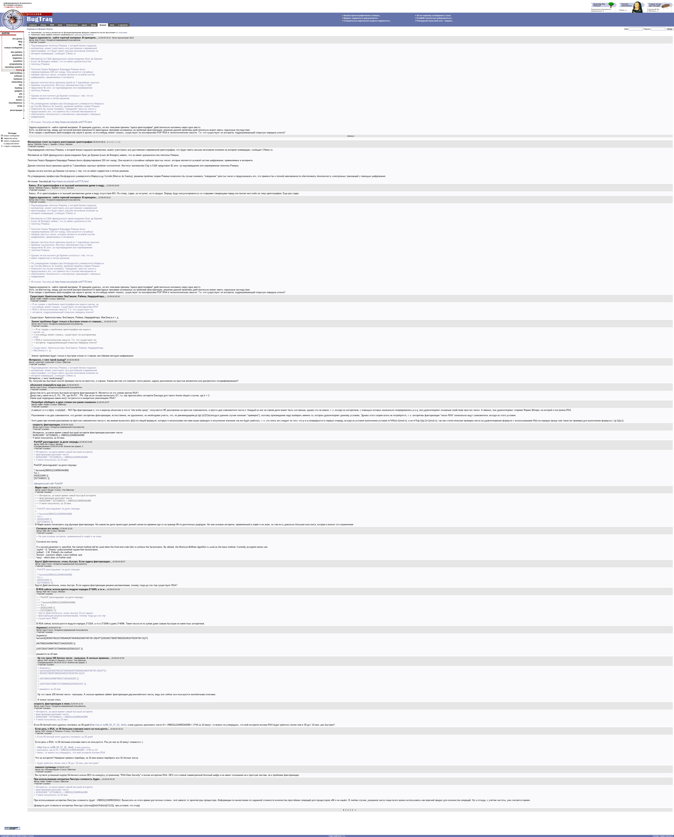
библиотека (72, 25)
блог (60, 25)
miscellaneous (15, 103)
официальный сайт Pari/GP (48, 483)
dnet (112, 25)
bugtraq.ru (32, 29)
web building (16, 73)
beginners (17, 58)
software (18, 76)
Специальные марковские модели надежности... (367, 21)
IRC (20, 45)
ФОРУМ (5, 33)
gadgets (18, 91)
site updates (16, 52)
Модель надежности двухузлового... (361, 18)
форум (103, 25)
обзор (43, 25)
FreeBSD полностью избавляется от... (434, 18)
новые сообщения (13, 48)
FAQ (20, 42)
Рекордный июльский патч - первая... (434, 21)
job (20, 94)
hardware (18, 79)
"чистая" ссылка (37, 42)
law (20, 85)
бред (93, 25)
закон (84, 25)
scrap (19, 106)
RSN (52, 25)
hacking (18, 88)
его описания (121, 32)
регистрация (16, 110)
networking (17, 82)
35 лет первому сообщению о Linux (433, 15)
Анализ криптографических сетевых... (362, 15)
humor (19, 100)
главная (33, 25)
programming (15, 64)
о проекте (123, 25)
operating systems (13, 67)
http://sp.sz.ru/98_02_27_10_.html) (108, 724)
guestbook (17, 55)
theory (50, 29)
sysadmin (17, 61)
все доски (17, 39)
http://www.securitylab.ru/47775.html (73, 122)
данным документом (84, 35)
